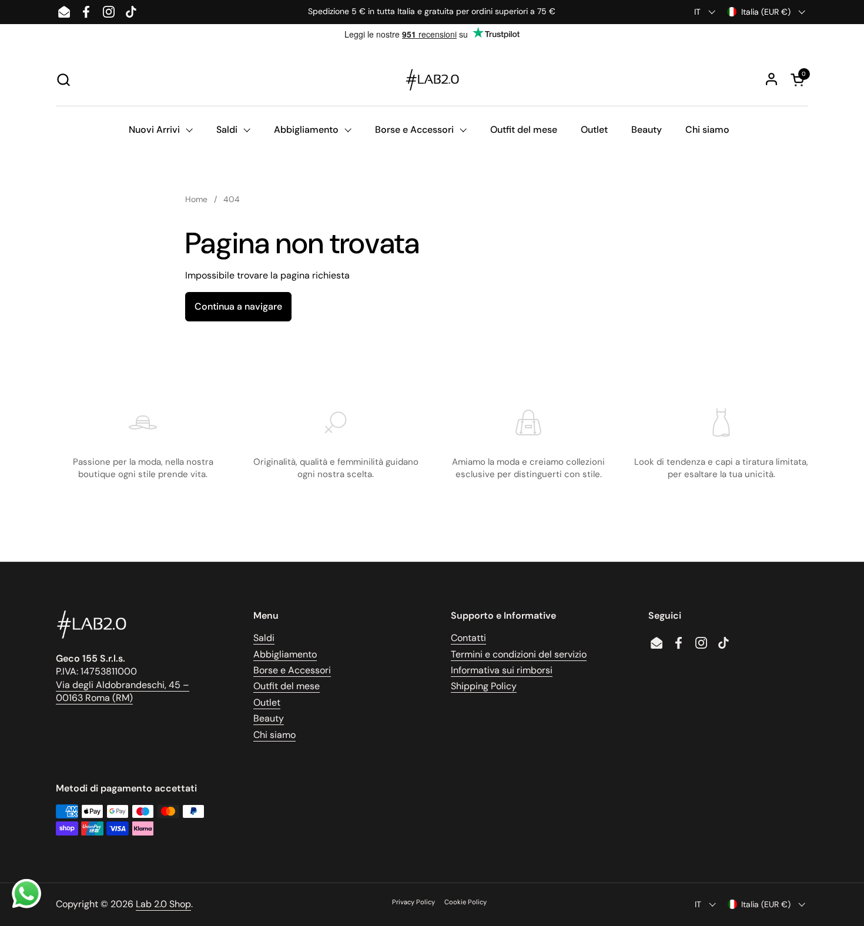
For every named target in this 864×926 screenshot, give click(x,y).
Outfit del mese (286, 686)
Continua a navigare (238, 306)
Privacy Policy (413, 902)
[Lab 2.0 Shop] (432, 79)
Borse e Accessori (292, 670)
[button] (63, 79)
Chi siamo (274, 735)
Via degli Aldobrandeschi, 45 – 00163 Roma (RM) (122, 691)
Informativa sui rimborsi (501, 670)
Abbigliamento (285, 654)
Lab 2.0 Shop (163, 904)
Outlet (266, 702)
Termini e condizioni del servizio (519, 654)
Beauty (268, 718)
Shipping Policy (484, 686)
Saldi (263, 638)
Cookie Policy (465, 902)
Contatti (468, 638)
